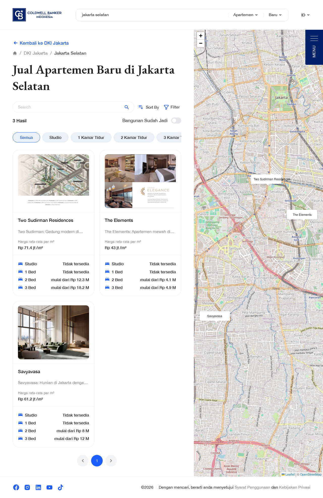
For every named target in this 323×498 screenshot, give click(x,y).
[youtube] (49, 487)
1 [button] (97, 460)
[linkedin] (38, 487)
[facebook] (16, 487)
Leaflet (290, 474)
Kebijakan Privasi (294, 487)
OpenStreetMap (311, 474)
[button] (266, 179)
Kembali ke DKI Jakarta (44, 43)
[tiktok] (60, 487)
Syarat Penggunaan (252, 487)
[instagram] (27, 487)
